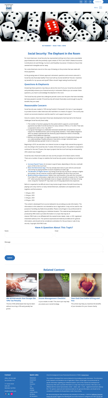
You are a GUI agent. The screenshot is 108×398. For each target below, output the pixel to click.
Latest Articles (34, 392)
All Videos (32, 394)
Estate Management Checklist (52, 298)
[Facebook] (86, 1)
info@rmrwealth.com (10, 391)
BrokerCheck (85, 375)
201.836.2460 (12, 378)
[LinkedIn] (81, 1)
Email (56, 231)
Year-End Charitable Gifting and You (85, 299)
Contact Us (98, 2)
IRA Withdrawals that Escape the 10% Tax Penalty (21, 299)
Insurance (32, 384)
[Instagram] (90, 1)
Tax (31, 386)
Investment (33, 380)
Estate (31, 382)
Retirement (33, 378)
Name (6, 231)
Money (32, 388)
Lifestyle (32, 390)
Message (7, 242)
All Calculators (33, 396)
